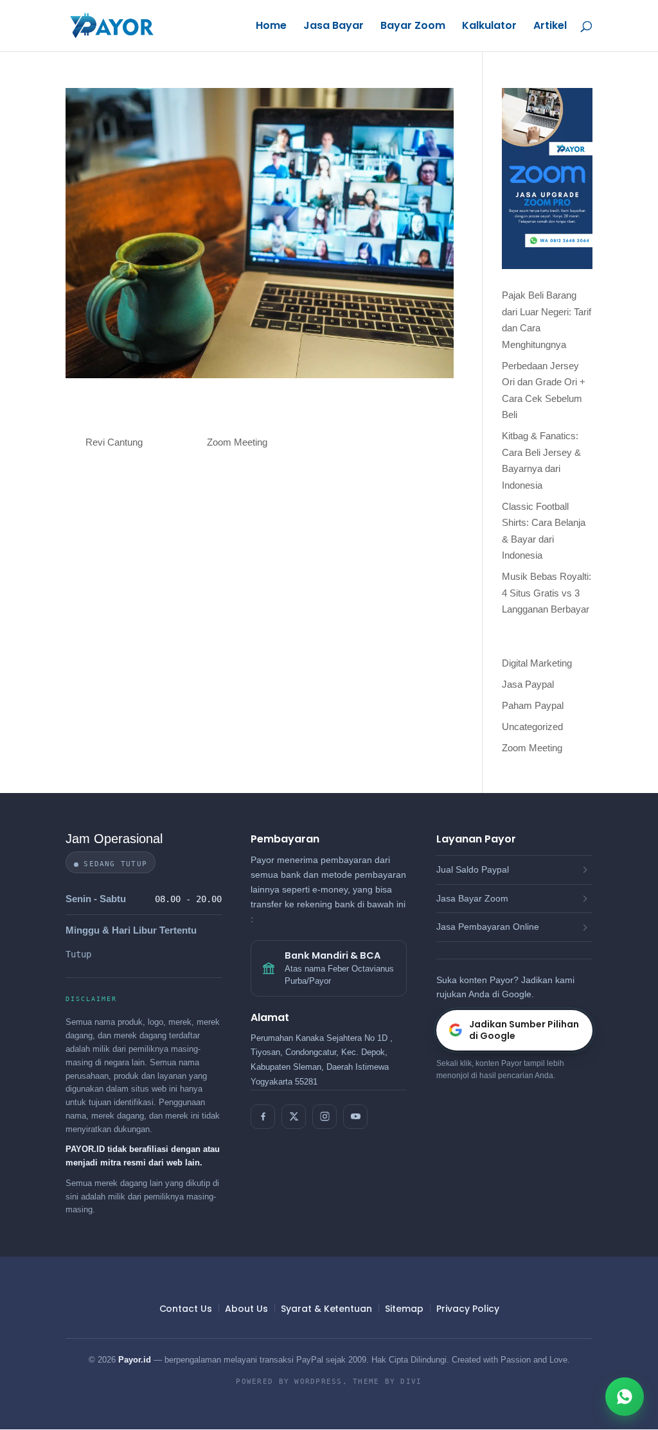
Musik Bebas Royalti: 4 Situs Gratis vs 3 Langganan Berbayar (546, 593)
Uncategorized (532, 726)
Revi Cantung (114, 442)
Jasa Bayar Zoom (472, 898)
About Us (246, 1308)
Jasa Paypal (528, 684)
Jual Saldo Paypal (472, 869)
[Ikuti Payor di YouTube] (355, 1116)
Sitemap (404, 1308)
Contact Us (185, 1308)
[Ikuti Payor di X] (293, 1116)
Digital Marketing (537, 663)
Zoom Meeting (237, 442)
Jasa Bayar (333, 27)
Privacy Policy (467, 1308)
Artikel (550, 27)
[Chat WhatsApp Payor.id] (624, 1396)
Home (271, 27)
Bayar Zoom (412, 27)
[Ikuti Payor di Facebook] (263, 1116)
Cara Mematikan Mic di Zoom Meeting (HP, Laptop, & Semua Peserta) (253, 414)
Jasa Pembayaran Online (487, 926)
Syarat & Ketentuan (326, 1308)
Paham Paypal (533, 705)
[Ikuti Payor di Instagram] (324, 1116)
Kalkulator (489, 27)
